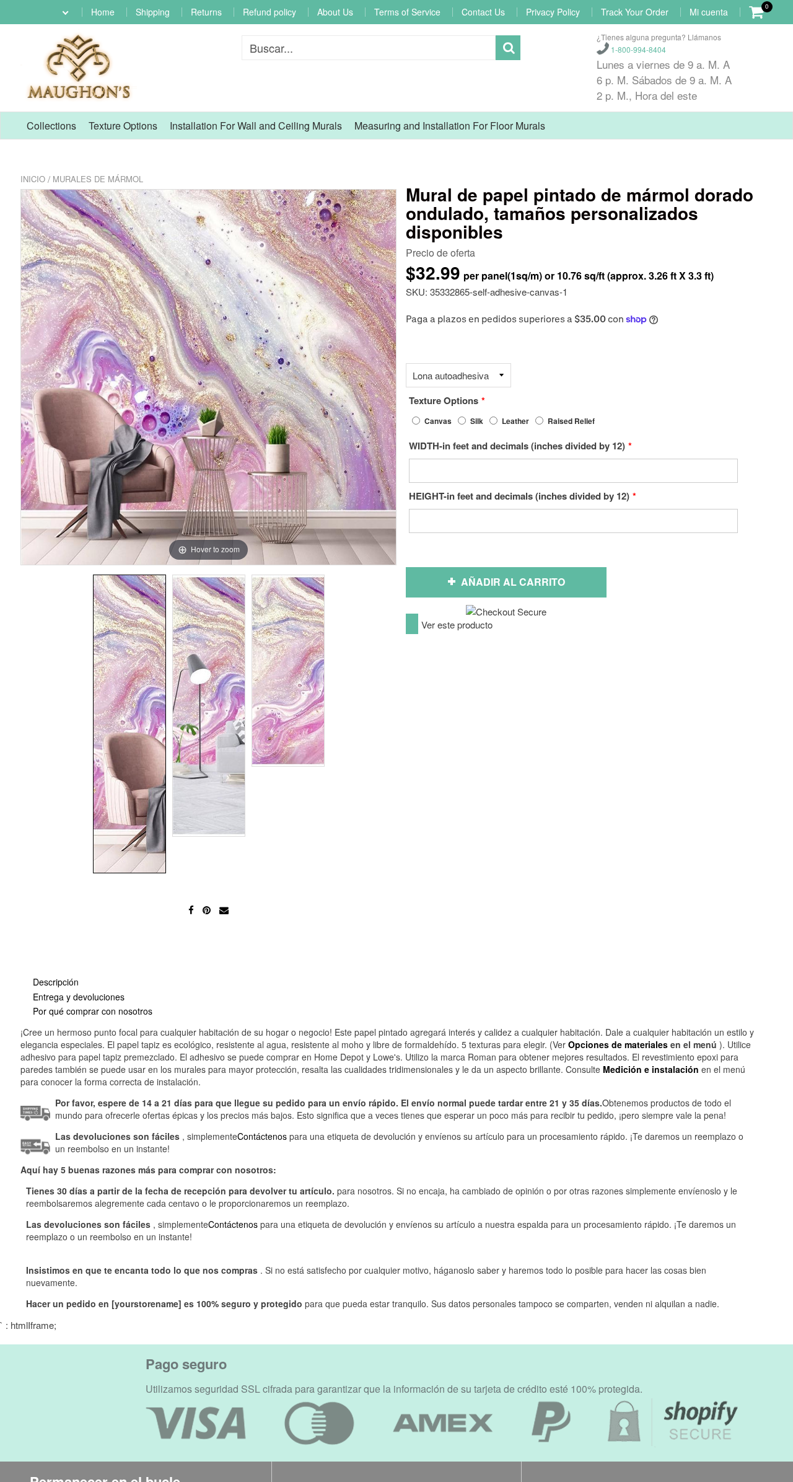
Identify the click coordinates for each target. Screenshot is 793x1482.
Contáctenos (233, 1224)
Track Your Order (634, 12)
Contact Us (483, 12)
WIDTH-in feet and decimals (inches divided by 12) (517, 445)
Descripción (56, 982)
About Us (335, 12)
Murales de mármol (98, 179)
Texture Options (123, 125)
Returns (206, 12)
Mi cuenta (709, 12)
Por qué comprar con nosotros (92, 1011)
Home (103, 12)
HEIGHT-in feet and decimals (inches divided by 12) (519, 496)
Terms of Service (407, 12)
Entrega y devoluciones (79, 996)
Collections (51, 125)
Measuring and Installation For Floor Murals (449, 125)
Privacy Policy (553, 12)
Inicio (32, 179)
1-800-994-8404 (637, 49)
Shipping (153, 12)
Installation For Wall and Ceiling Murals (256, 125)
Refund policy (269, 12)
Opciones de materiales (618, 1044)
